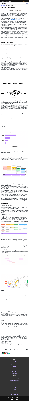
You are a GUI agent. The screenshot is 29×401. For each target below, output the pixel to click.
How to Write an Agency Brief (14, 378)
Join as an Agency (14, 373)
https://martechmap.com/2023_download (6, 348)
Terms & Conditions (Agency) (14, 392)
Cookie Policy (14, 389)
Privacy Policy (14, 387)
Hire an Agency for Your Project (14, 371)
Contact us (14, 366)
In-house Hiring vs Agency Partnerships (14, 382)
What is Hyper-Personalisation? (14, 380)
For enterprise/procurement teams (14, 364)
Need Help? (14, 361)
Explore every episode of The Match (25, 1)
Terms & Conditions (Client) (14, 394)
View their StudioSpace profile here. (15, 19)
